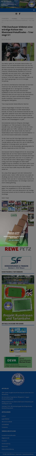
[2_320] (14, 245)
